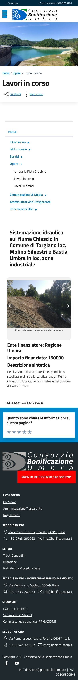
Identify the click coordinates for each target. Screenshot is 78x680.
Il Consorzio (12, 3)
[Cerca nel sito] (67, 14)
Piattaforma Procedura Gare (21, 568)
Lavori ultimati (24, 185)
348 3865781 (64, 3)
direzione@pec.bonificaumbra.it (45, 669)
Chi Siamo (9, 502)
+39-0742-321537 (21, 644)
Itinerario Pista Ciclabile (30, 171)
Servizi (14, 156)
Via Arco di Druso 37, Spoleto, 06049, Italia (36, 532)
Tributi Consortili (13, 555)
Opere (14, 163)
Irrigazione (10, 561)
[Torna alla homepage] (34, 14)
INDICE (12, 132)
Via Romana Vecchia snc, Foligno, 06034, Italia (39, 638)
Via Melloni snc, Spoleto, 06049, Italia (33, 585)
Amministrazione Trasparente (30, 201)
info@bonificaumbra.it (57, 538)
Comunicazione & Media (26, 194)
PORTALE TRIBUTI (15, 608)
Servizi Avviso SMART (17, 615)
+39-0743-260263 (21, 538)
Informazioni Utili (21, 209)
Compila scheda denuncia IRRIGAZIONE (29, 621)
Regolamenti (11, 515)
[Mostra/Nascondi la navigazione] (4, 14)
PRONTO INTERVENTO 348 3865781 (46, 477)
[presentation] (9, 305)
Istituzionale (18, 149)
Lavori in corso (24, 178)
